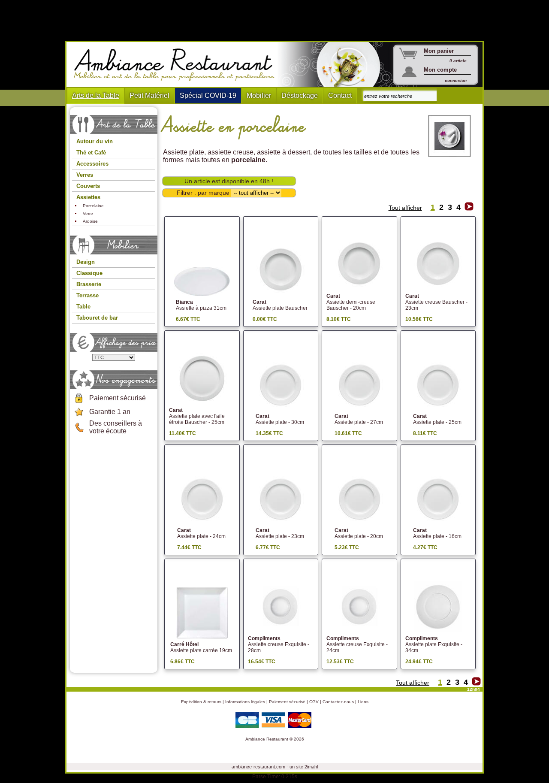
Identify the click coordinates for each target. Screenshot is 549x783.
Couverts (88, 186)
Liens (363, 701)
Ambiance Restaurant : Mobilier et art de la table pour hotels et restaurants (177, 65)
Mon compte (440, 70)
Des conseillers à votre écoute (115, 427)
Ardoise (90, 221)
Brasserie (88, 284)
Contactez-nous (338, 701)
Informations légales (245, 701)
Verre (88, 213)
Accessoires (92, 163)
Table (83, 306)
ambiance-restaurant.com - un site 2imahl (275, 766)
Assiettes (88, 197)
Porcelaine (93, 205)
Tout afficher (405, 207)
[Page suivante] (469, 208)
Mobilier (259, 95)
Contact (340, 95)
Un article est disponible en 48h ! (228, 181)
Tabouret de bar (97, 317)
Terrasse (87, 295)
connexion (456, 80)
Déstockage (299, 95)
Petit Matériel (149, 95)
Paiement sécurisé (117, 398)
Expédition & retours (201, 701)
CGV (314, 701)
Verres (84, 175)
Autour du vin (94, 141)
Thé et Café (91, 152)
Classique (89, 273)
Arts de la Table (95, 95)
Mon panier (439, 51)
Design (85, 262)
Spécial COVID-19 (208, 95)
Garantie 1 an (109, 411)
